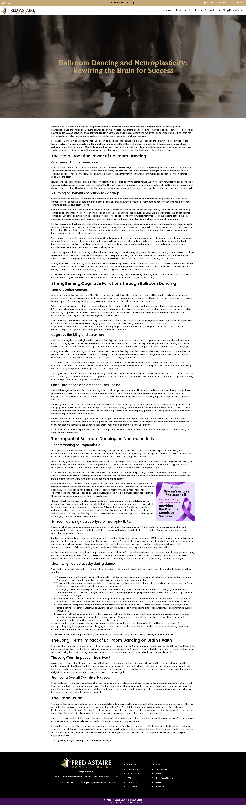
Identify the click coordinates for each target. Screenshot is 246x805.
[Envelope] (9, 3)
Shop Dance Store (233, 10)
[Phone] (3, 3)
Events (180, 10)
